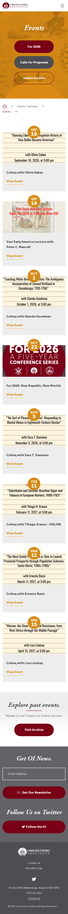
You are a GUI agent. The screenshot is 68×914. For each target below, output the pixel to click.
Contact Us (34, 863)
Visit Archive (34, 730)
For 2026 (34, 46)
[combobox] (43, 106)
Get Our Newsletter (36, 792)
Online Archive (34, 78)
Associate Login (34, 868)
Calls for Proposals (34, 62)
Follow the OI (36, 827)
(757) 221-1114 (34, 893)
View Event (14, 181)
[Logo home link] (15, 5)
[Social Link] (34, 878)
